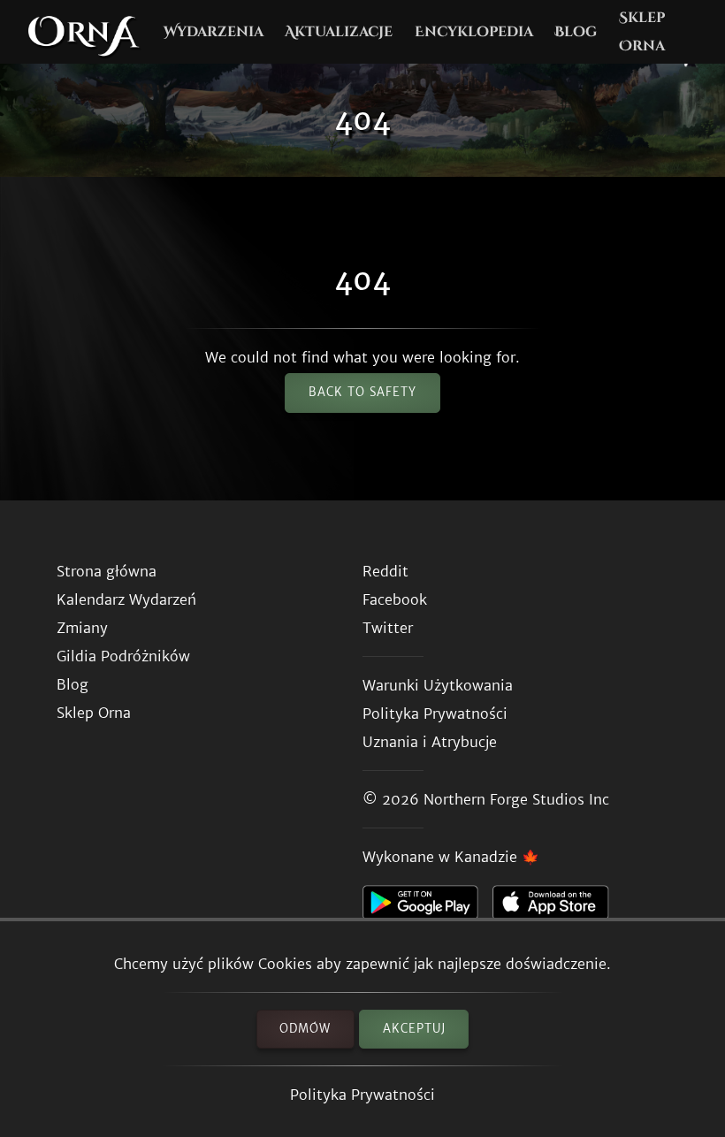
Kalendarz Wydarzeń (126, 599)
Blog (575, 32)
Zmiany (82, 628)
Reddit (385, 571)
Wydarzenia (213, 32)
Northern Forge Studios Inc (516, 799)
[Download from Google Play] (427, 907)
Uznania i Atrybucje (429, 742)
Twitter (387, 628)
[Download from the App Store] (557, 907)
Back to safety (362, 392)
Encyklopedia (474, 32)
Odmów (305, 1028)
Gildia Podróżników (123, 656)
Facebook (394, 599)
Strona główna (106, 571)
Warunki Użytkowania (437, 685)
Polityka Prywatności (362, 1094)
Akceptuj (414, 1028)
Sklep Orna (642, 32)
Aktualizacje (339, 32)
